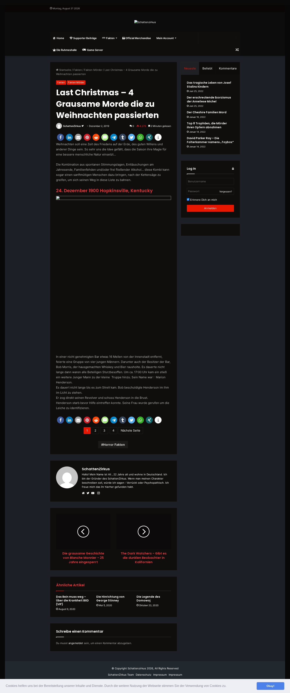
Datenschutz (143, 674)
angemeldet (75, 643)
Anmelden (210, 208)
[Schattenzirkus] (145, 22)
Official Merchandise (138, 38)
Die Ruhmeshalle (66, 50)
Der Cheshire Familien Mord (206, 112)
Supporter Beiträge (85, 38)
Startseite (64, 69)
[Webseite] (84, 493)
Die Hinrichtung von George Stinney (110, 598)
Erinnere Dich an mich (203, 199)
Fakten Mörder (93, 69)
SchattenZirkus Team (121, 674)
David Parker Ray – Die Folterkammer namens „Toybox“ (210, 140)
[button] (227, 686)
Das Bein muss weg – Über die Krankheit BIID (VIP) (72, 600)
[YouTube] (93, 493)
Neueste (190, 68)
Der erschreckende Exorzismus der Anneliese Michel (209, 99)
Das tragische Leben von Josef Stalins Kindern (209, 85)
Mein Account (165, 38)
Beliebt (207, 68)
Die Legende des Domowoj (148, 598)
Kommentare (228, 68)
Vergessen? (225, 191)
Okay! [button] (270, 685)
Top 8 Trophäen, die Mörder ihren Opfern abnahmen (207, 125)
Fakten (77, 69)
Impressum (160, 674)
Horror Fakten (114, 445)
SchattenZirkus (72, 126)
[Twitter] (89, 493)
